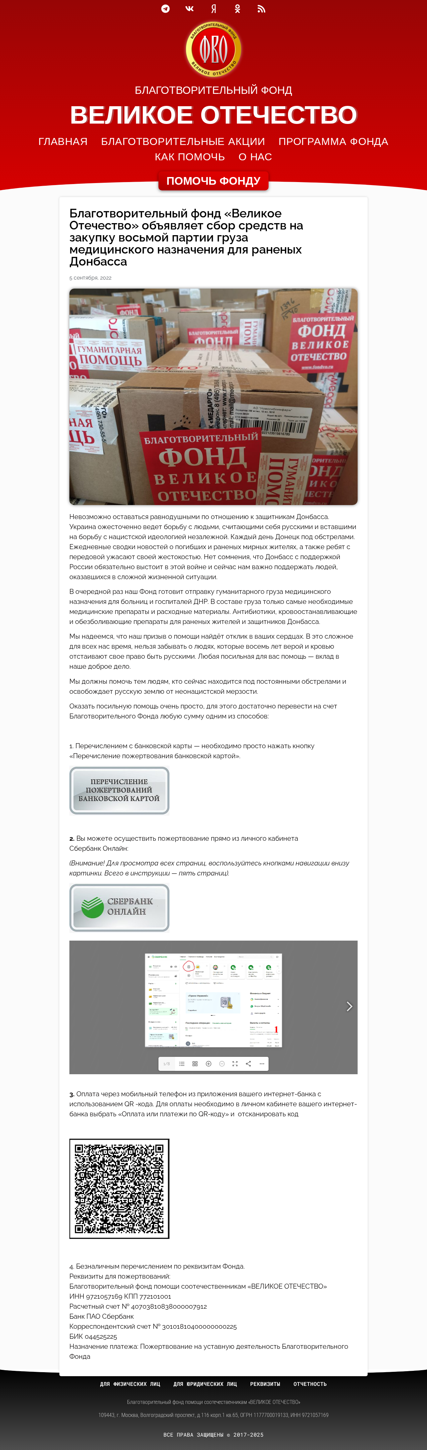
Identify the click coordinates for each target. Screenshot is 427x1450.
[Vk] (189, 8)
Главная (63, 141)
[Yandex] (213, 8)
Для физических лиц (130, 1383)
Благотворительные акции (183, 141)
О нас (256, 157)
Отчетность (310, 1383)
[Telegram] (165, 8)
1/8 (166, 1064)
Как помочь (190, 157)
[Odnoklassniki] (237, 8)
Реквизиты (265, 1383)
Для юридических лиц (205, 1383)
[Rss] (261, 8)
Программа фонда (334, 141)
